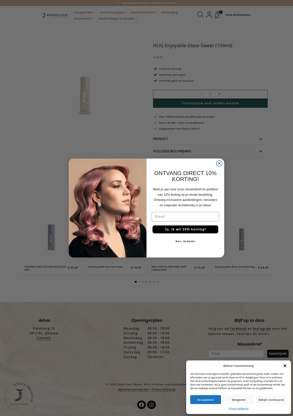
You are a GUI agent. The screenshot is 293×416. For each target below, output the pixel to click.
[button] (285, 366)
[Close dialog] (219, 163)
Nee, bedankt (185, 241)
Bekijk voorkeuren (271, 400)
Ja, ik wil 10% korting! (185, 229)
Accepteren (205, 400)
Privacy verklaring (239, 408)
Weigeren (239, 400)
